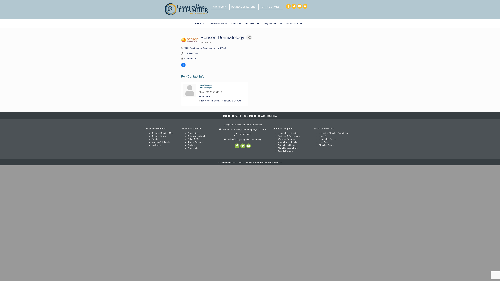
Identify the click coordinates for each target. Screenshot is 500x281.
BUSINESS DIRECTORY (243, 7)
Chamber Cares (326, 145)
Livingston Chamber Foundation (333, 133)
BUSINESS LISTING (294, 24)
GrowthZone (277, 163)
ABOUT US (199, 24)
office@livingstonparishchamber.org (244, 139)
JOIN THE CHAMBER (270, 7)
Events (154, 139)
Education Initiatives (287, 145)
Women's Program (286, 139)
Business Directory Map (162, 133)
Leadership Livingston (288, 133)
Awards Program (286, 151)
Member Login (219, 7)
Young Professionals (287, 142)
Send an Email (206, 96)
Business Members (156, 128)
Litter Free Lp (325, 142)
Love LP (322, 136)
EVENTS (234, 24)
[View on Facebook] (183, 66)
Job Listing (156, 145)
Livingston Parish (271, 24)
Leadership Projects (328, 139)
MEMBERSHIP (217, 24)
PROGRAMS (250, 24)
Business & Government (289, 136)
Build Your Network (196, 136)
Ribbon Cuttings (195, 142)
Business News (158, 136)
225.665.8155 (245, 134)
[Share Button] (249, 37)
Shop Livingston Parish (288, 148)
